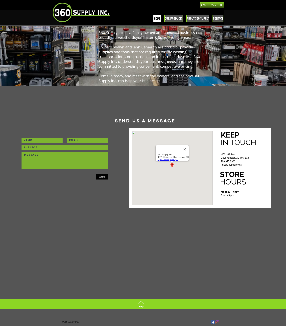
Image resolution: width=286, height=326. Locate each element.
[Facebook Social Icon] (213, 322)
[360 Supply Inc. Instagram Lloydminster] (217, 322)
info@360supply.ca (231, 164)
